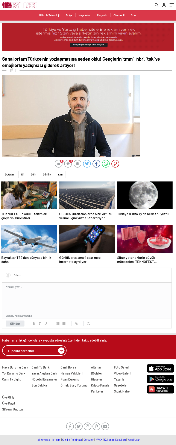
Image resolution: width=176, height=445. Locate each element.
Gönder (15, 323)
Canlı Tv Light (11, 379)
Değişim (10, 174)
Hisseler (96, 379)
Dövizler (96, 373)
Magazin (102, 15)
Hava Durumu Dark (15, 367)
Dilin (33, 174)
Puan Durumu (70, 379)
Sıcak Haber (122, 391)
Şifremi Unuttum (13, 409)
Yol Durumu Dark (13, 373)
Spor (134, 15)
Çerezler (88, 439)
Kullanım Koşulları (115, 439)
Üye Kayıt (8, 403)
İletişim (56, 439)
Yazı (60, 174)
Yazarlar (120, 379)
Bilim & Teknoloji (49, 15)
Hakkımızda (43, 439)
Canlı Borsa (68, 367)
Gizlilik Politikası (72, 439)
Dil (22, 174)
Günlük (47, 174)
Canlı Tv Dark (41, 367)
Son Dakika (39, 385)
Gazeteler (121, 385)
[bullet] (64, 323)
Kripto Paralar (101, 385)
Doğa (69, 15)
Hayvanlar (85, 15)
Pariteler (97, 391)
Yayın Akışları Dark (44, 373)
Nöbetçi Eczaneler (44, 379)
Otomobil (119, 15)
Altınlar (96, 367)
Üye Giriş (8, 397)
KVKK (99, 439)
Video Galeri (122, 373)
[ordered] (58, 323)
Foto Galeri (121, 367)
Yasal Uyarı (134, 439)
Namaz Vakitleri (71, 373)
